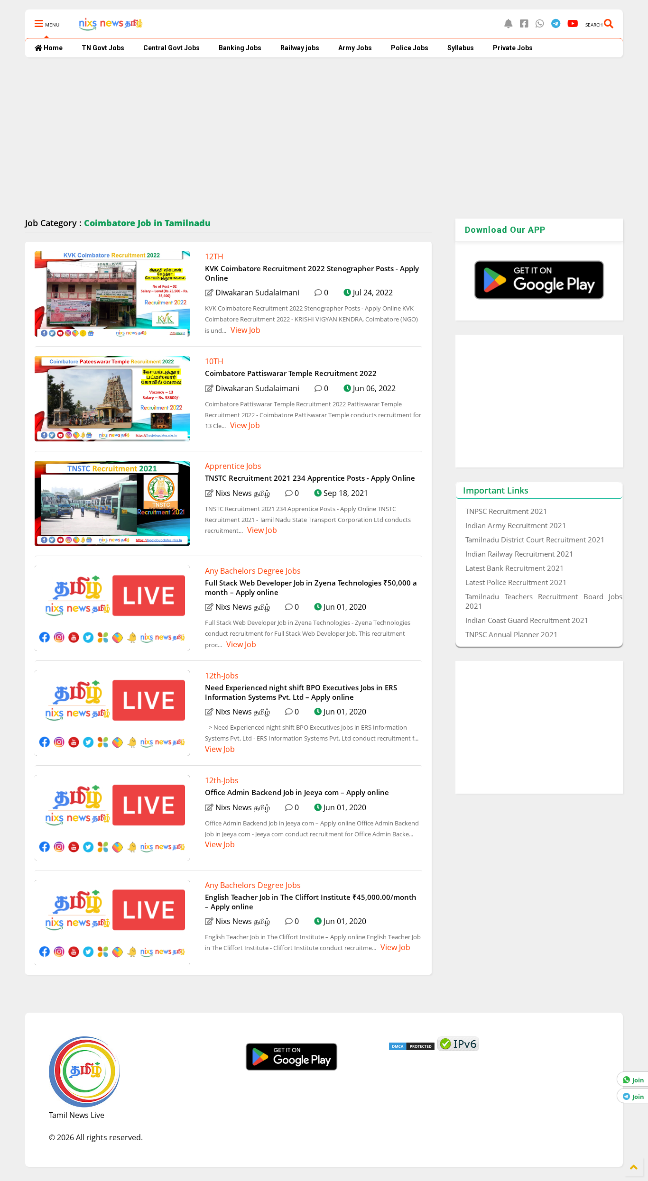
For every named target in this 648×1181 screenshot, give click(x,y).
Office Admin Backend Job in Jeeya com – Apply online (297, 792)
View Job (244, 330)
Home (52, 48)
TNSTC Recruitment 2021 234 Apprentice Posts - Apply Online (310, 478)
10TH (214, 361)
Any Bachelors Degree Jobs (253, 571)
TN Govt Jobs (103, 48)
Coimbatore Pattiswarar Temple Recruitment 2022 (291, 373)
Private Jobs (513, 48)
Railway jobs (299, 48)
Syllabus (460, 48)
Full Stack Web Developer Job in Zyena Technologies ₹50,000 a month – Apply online (311, 587)
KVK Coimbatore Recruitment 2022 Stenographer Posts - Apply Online (312, 273)
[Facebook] (524, 23)
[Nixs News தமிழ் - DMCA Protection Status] (411, 1048)
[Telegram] (555, 23)
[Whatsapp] (540, 23)
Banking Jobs (240, 48)
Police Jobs (409, 48)
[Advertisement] (309, 138)
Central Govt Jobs (171, 48)
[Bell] (508, 23)
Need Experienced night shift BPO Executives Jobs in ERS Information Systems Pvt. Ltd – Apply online (301, 692)
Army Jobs (355, 48)
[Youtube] (572, 23)
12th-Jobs (222, 675)
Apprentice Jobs (233, 466)
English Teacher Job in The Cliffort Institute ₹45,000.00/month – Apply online (311, 901)
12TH (214, 256)
